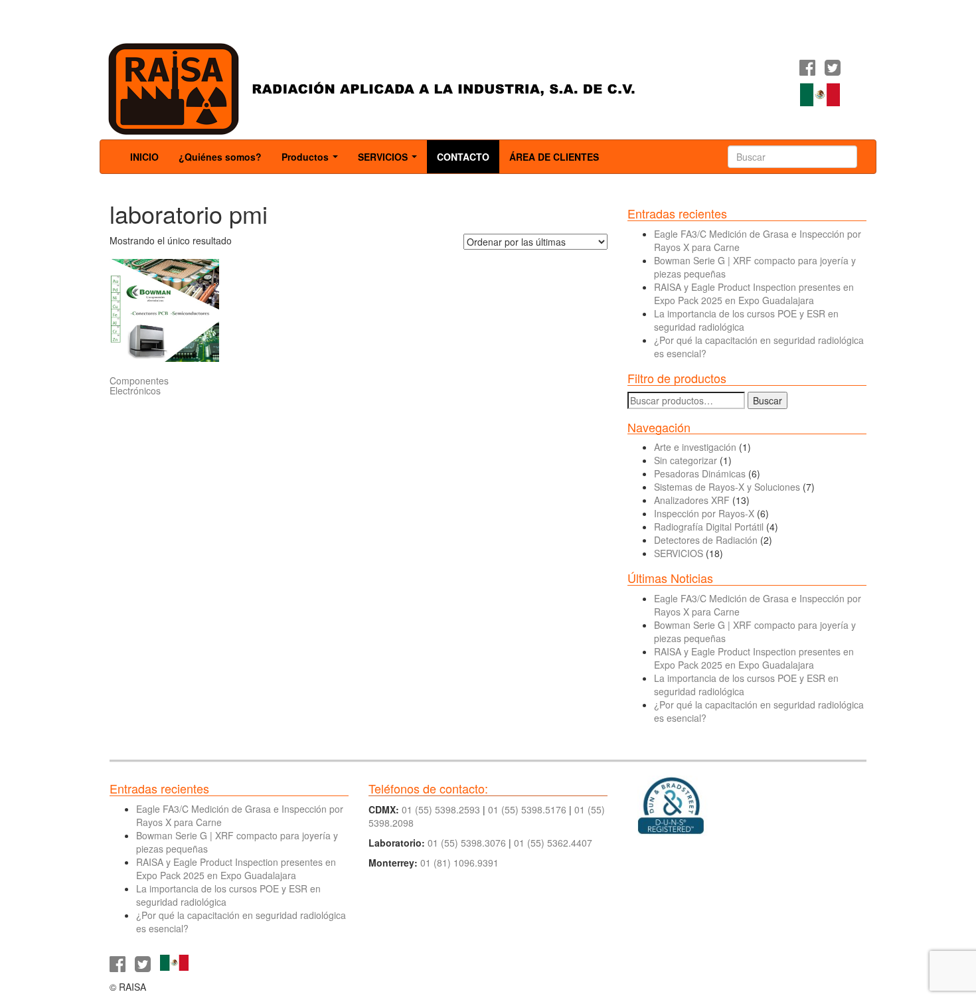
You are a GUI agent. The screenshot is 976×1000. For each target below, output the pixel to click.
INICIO (144, 156)
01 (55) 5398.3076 (467, 842)
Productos (312, 160)
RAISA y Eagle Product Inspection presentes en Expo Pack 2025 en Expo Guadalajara (754, 293)
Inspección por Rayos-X (704, 513)
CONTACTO (463, 156)
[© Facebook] (807, 70)
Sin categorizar (685, 460)
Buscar (767, 400)
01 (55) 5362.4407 (553, 842)
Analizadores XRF (692, 500)
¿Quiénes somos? (220, 156)
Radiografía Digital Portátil (709, 526)
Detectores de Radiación (706, 539)
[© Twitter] (833, 70)
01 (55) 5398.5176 (527, 809)
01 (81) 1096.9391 (459, 862)
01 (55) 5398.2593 (441, 809)
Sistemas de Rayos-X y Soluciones (727, 486)
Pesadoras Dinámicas (700, 473)
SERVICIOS (390, 160)
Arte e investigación (695, 447)
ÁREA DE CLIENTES (554, 156)
